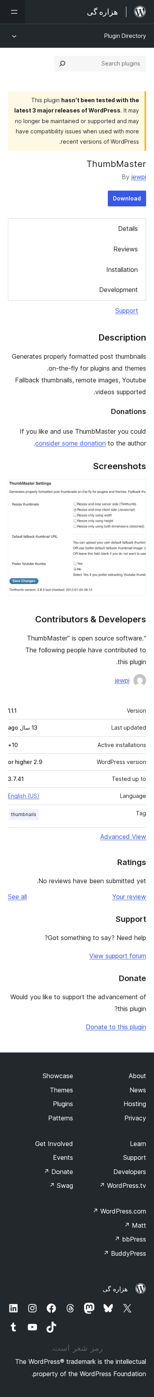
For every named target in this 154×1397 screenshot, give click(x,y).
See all (17, 897)
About (137, 1076)
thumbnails (23, 814)
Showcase (58, 1076)
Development (118, 290)
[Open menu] (12, 12)
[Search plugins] (62, 63)
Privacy (135, 1118)
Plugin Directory (125, 35)
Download (127, 198)
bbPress (130, 1239)
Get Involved (54, 1144)
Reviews (125, 249)
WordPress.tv (122, 1185)
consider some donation (70, 443)
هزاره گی (115, 1289)
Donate (58, 1172)
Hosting (135, 1104)
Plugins (63, 1104)
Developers (129, 1172)
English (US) (23, 795)
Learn (138, 1144)
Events (63, 1157)
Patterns (60, 1118)
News (138, 1090)
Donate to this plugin (116, 1027)
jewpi (138, 177)
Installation (122, 269)
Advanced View (123, 837)
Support (126, 311)
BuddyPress (124, 1253)
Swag (61, 1185)
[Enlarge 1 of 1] (135, 490)
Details (128, 228)
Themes (61, 1090)
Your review (129, 897)
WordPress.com (119, 1211)
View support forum (117, 956)
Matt (135, 1225)
